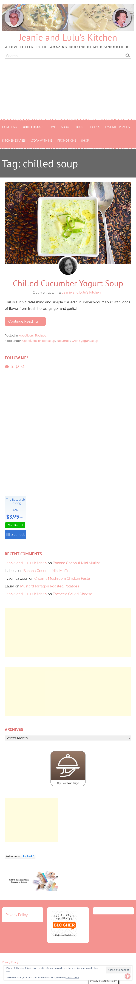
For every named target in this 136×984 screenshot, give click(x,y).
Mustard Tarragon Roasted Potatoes (49, 586)
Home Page (10, 127)
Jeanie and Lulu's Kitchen (68, 37)
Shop (85, 140)
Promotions (66, 140)
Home (51, 127)
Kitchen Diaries (14, 140)
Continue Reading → (25, 321)
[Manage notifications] (128, 976)
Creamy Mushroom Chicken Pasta (62, 578)
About (66, 127)
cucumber (63, 340)
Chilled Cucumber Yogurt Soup (68, 283)
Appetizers (26, 335)
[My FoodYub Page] (68, 785)
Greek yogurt (81, 340)
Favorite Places (117, 127)
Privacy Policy (16, 915)
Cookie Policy (72, 977)
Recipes (94, 127)
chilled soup (33, 127)
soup (94, 340)
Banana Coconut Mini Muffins (77, 563)
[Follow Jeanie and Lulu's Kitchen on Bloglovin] (20, 858)
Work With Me (41, 140)
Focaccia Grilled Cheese (72, 594)
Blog (80, 127)
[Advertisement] (68, 92)
